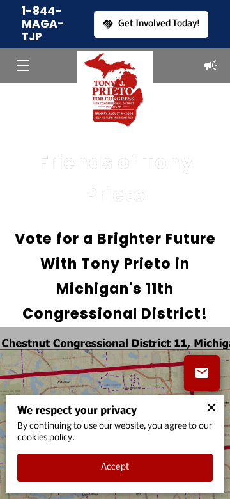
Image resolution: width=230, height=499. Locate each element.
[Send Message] (202, 373)
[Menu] (22, 65)
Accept (115, 467)
